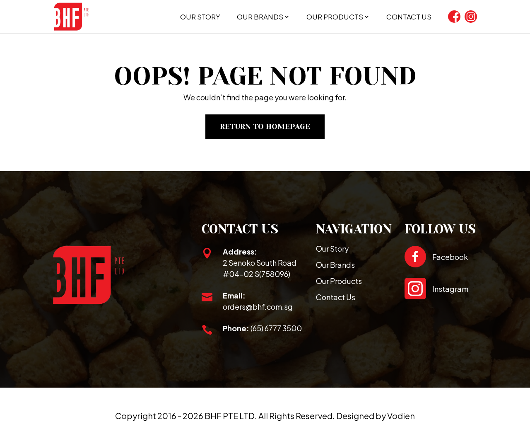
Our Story (200, 16)
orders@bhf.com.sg (258, 306)
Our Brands (260, 16)
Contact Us (408, 16)
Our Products (334, 16)
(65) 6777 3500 (276, 328)
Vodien (401, 415)
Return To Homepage (265, 126)
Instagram (450, 289)
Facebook (450, 257)
